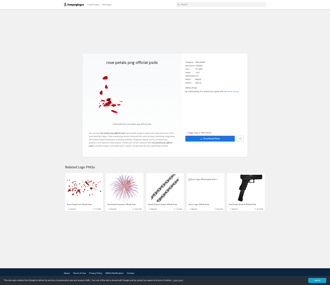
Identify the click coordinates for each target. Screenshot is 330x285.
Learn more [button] (178, 280)
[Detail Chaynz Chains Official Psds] (165, 188)
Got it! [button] (317, 280)
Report (198, 79)
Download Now (211, 138)
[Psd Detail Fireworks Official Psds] (125, 188)
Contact (130, 273)
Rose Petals (200, 62)
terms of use (233, 91)
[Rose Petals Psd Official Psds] (84, 188)
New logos (107, 4)
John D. (198, 83)
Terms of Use (79, 273)
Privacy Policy (95, 273)
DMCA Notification (114, 273)
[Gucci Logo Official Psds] (205, 188)
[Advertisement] (165, 33)
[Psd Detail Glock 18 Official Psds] (246, 188)
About (67, 273)
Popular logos (93, 4)
